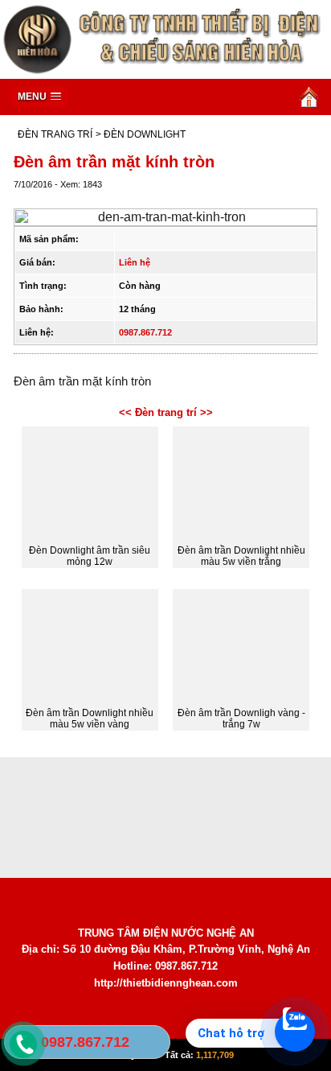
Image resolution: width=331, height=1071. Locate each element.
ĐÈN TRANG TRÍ (55, 134)
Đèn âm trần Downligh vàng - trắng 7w (241, 718)
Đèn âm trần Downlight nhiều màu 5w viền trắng (241, 556)
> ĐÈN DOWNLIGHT (141, 134)
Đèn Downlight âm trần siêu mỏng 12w (89, 556)
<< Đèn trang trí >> (166, 412)
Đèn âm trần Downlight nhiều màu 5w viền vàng (89, 718)
